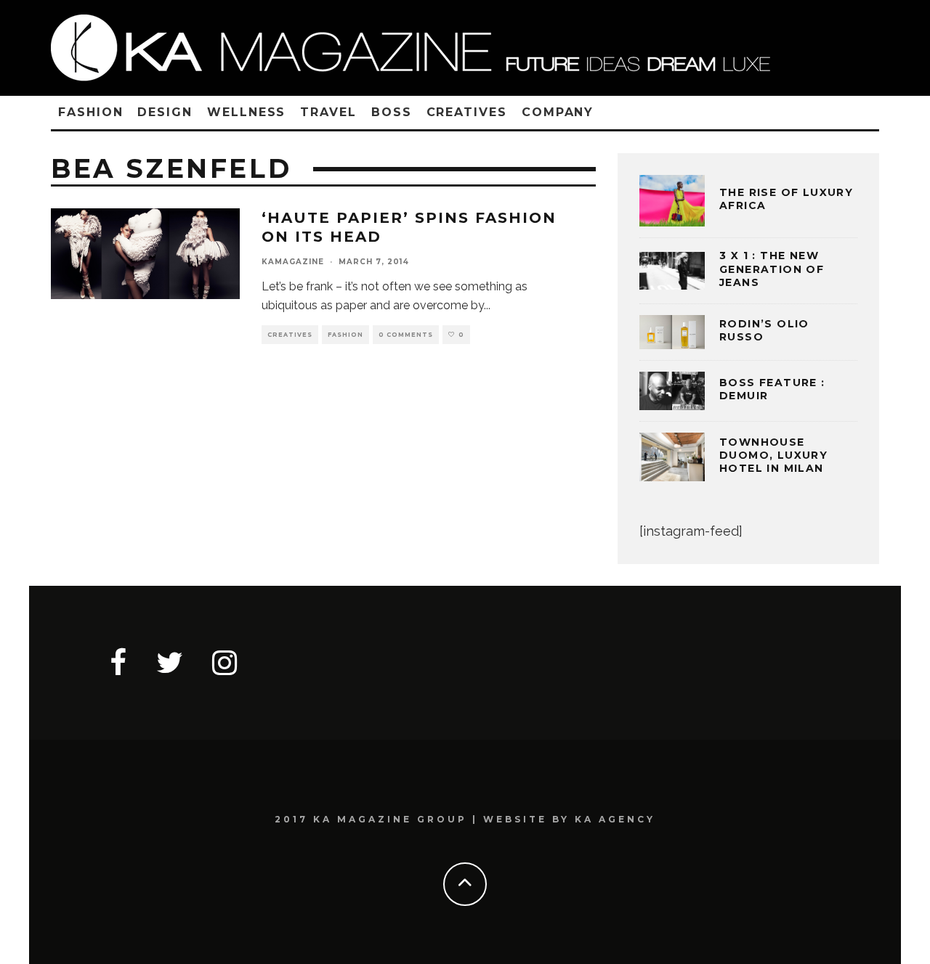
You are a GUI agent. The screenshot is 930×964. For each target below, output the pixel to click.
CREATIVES (466, 112)
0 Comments (406, 334)
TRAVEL (328, 112)
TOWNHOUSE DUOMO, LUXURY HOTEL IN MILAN (773, 455)
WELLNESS (246, 112)
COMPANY (558, 112)
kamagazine (293, 261)
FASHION (90, 112)
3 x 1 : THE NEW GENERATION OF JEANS (771, 268)
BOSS (391, 112)
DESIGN (165, 112)
